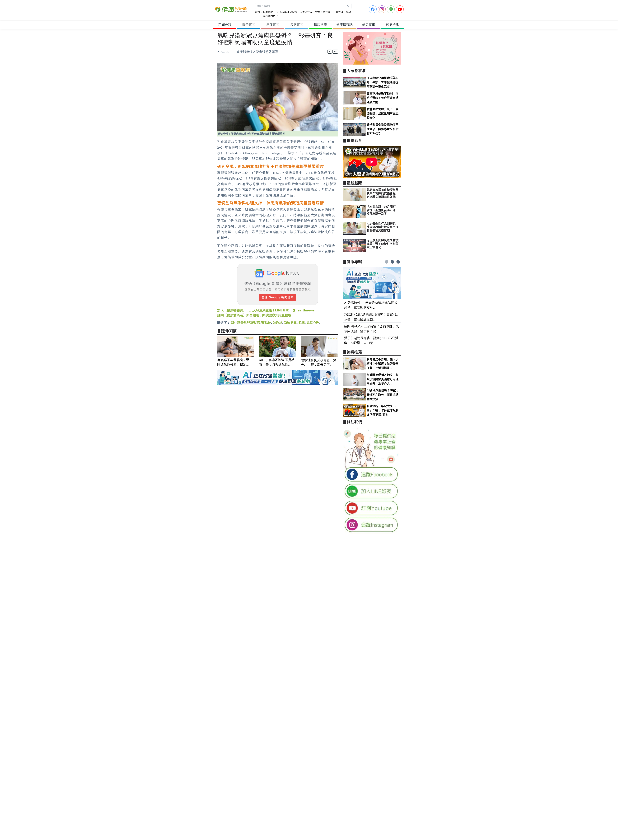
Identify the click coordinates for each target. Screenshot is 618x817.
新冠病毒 (290, 322)
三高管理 (338, 12)
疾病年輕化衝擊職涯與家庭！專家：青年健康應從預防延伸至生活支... (382, 82)
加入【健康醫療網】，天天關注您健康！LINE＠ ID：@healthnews (266, 310)
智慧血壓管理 (323, 12)
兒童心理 (312, 322)
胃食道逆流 (306, 12)
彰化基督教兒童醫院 (245, 322)
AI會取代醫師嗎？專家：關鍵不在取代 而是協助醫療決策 (383, 395)
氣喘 (301, 322)
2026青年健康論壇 (286, 12)
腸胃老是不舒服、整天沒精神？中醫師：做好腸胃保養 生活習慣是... (382, 364)
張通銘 (277, 322)
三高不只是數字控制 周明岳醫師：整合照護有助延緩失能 (382, 98)
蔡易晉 (266, 322)
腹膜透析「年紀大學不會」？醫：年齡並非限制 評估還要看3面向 (384, 410)
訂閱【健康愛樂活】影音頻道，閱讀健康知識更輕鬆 (254, 315)
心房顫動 (268, 12)
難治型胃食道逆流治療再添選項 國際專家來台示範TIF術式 (382, 129)
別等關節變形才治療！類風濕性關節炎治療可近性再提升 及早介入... (382, 379)
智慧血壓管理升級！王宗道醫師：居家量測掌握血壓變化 (382, 113)
